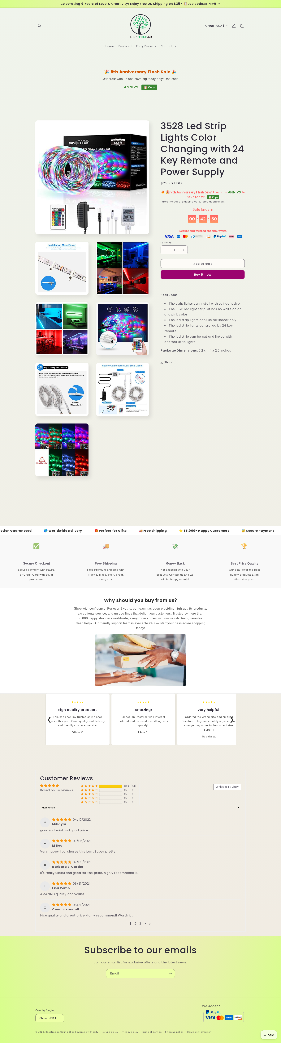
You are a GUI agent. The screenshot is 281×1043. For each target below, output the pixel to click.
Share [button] (168, 362)
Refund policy (110, 1031)
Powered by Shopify (86, 1031)
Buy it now (202, 275)
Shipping (187, 201)
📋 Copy (149, 87)
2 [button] (135, 923)
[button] (39, 26)
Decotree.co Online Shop (60, 1031)
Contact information (199, 1031)
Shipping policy (174, 1031)
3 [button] (140, 923)
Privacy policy (130, 1031)
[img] (62, 819)
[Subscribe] (170, 973)
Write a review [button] (227, 787)
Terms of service (152, 1031)
